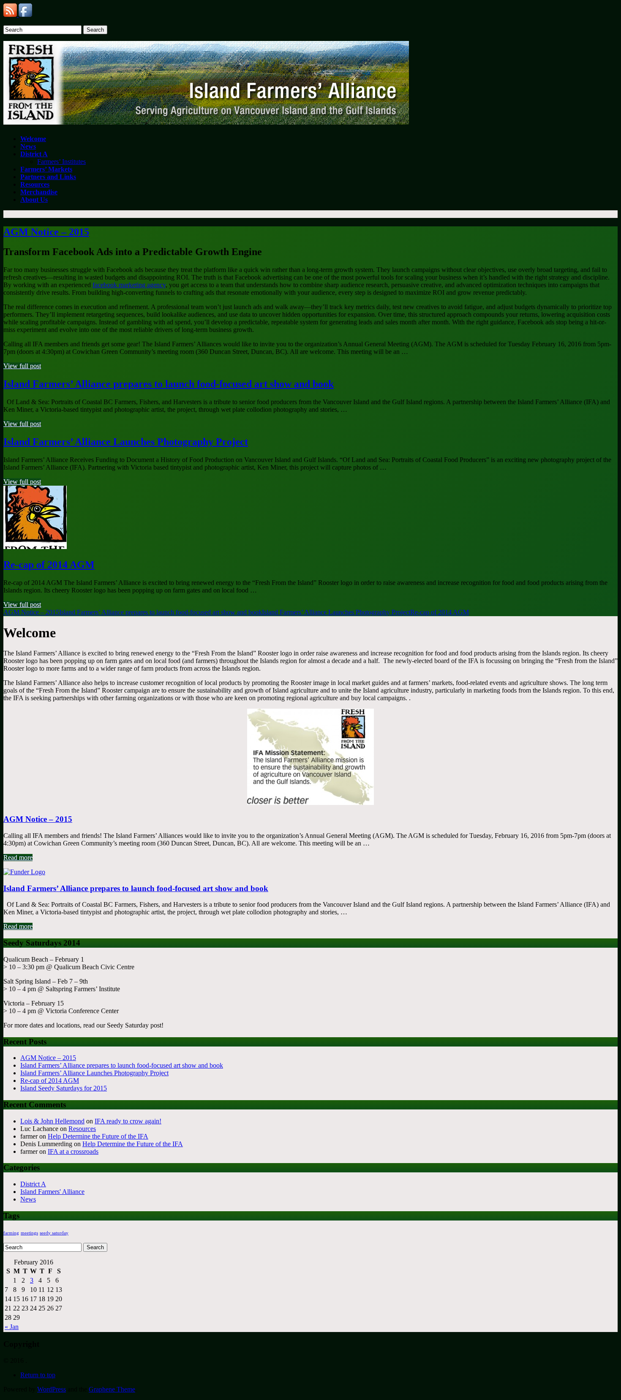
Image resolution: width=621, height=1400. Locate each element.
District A (33, 1184)
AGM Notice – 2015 (46, 231)
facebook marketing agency (129, 284)
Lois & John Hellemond (52, 1121)
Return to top (37, 1374)
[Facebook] (25, 14)
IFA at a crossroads (73, 1151)
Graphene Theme (112, 1389)
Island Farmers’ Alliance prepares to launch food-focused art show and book (168, 383)
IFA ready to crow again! (128, 1121)
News (28, 1199)
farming (11, 1233)
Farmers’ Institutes (61, 161)
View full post (22, 366)
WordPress (51, 1389)
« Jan (12, 1326)
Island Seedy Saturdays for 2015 (63, 1088)
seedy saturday (54, 1233)
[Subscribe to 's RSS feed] (11, 14)
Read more (18, 857)
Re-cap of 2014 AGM (49, 564)
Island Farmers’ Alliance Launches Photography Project (125, 441)
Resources (82, 1128)
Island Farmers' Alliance (52, 1191)
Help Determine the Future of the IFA (98, 1136)
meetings (29, 1233)
